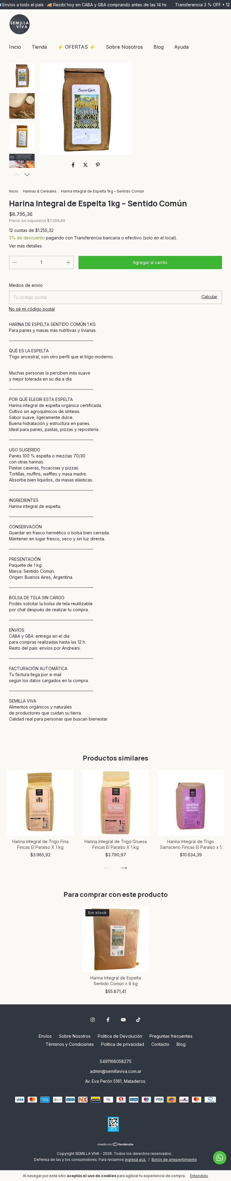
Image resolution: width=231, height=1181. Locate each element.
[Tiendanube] (115, 1145)
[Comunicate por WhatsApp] (219, 1157)
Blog (158, 47)
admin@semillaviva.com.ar (115, 1071)
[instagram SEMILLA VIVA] (92, 1019)
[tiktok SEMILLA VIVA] (138, 1019)
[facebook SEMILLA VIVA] (108, 1019)
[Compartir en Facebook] (74, 165)
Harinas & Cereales (40, 191)
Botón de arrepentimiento (174, 1159)
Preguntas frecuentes (170, 1036)
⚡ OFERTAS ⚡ (76, 47)
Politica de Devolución (120, 1036)
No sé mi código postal (32, 308)
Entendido (199, 1175)
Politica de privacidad (122, 1044)
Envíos (45, 1036)
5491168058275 (115, 1061)
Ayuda (181, 47)
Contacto (160, 1044)
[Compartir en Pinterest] (97, 165)
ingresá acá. (135, 1159)
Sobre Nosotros (124, 47)
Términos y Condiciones (70, 1044)
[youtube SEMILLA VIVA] (123, 1019)
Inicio (15, 47)
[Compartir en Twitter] (86, 165)
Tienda (39, 47)
